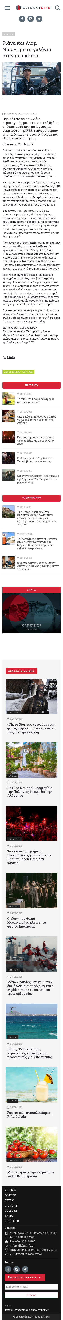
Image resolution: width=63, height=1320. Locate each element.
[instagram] (30, 19)
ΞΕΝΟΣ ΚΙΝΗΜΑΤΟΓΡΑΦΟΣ (18, 371)
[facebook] (22, 19)
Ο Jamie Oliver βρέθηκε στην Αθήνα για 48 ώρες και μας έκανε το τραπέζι (38, 566)
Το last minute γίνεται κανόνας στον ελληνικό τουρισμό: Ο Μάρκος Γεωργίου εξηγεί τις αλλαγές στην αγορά (37, 543)
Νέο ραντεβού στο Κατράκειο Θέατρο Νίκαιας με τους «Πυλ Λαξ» (35, 440)
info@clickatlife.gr (22, 1245)
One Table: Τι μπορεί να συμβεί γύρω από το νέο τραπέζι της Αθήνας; (36, 419)
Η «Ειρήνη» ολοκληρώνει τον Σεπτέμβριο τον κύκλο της (35, 459)
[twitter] (39, 19)
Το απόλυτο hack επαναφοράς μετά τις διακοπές (35, 400)
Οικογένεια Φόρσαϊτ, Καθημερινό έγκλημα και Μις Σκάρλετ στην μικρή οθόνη (38, 479)
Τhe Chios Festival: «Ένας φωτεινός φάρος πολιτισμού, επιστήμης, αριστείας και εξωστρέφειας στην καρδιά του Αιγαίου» (37, 518)
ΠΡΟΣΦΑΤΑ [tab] (31, 385)
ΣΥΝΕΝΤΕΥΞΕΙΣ (31, 498)
